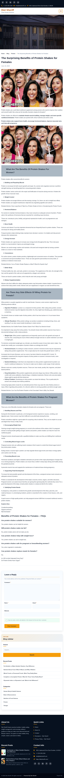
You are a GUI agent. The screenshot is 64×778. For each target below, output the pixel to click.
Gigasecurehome (6, 509)
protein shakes (51, 227)
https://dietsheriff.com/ (42, 759)
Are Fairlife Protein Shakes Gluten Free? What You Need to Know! (30, 326)
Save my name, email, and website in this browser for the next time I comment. (27, 620)
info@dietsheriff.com (20, 5)
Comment (7, 582)
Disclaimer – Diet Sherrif (41, 736)
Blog (8, 53)
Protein (13, 53)
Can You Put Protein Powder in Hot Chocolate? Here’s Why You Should (32, 390)
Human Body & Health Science (12, 691)
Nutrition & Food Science (11, 698)
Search (32, 655)
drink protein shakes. (10, 447)
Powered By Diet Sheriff (30, 775)
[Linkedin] (10, 2)
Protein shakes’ (5, 191)
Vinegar (6, 705)
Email (34, 603)
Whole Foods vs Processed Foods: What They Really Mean (20, 673)
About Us (37, 730)
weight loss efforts (54, 200)
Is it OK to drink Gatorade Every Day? (12, 558)
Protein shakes (6, 121)
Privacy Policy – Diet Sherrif (42, 739)
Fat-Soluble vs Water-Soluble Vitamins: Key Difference (19, 666)
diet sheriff (44, 345)
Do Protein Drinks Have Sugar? (10, 560)
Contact (37, 733)
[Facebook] (2, 2)
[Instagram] (18, 2)
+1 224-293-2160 (7, 5)
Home (3, 53)
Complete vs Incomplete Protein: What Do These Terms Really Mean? (23, 676)
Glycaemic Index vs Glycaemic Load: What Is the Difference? (21, 680)
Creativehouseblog (7, 507)
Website (6, 610)
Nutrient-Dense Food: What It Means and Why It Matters (19, 669)
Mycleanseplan (5, 511)
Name (6, 603)
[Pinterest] (14, 2)
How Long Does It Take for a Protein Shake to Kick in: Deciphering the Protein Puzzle (36, 206)
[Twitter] (6, 2)
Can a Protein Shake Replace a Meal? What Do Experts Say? (29, 264)
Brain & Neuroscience (10, 694)
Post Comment (12, 626)
